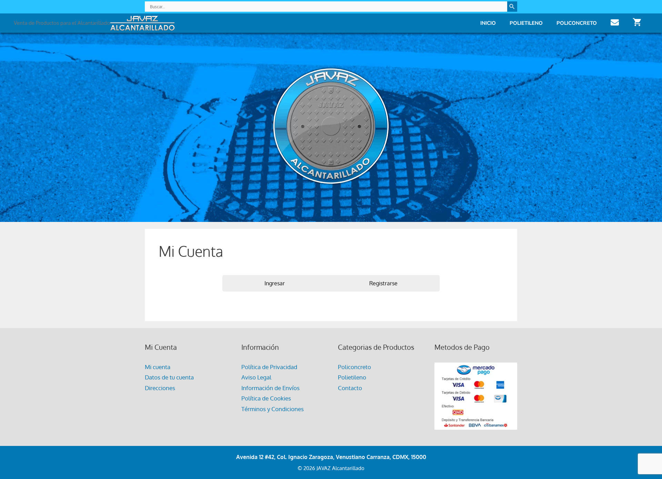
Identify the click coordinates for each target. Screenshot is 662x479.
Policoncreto (576, 23)
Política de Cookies (266, 398)
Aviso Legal (256, 377)
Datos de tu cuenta (169, 377)
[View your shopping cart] (637, 22)
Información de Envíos (270, 387)
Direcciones (160, 387)
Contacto (350, 387)
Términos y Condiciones (272, 408)
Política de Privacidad (269, 366)
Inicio (488, 23)
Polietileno (526, 23)
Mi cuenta (157, 366)
